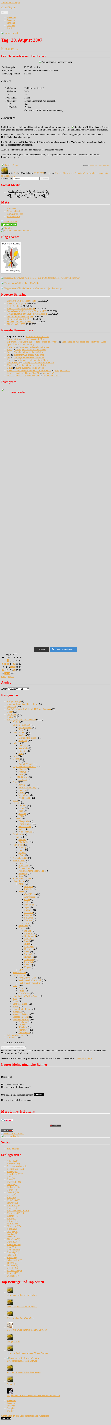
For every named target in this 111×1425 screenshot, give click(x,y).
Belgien (27, 931)
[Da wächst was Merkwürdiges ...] (10, 1304)
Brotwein (11, 347)
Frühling (22, 847)
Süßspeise (17, 1011)
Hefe (11, 1197)
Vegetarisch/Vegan (21, 1014)
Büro (15, 756)
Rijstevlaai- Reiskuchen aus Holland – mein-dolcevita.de (33, 341)
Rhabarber (14, 1244)
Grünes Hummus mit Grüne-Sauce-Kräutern (27, 314)
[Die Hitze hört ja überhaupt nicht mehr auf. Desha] (83, 405)
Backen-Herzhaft (17, 1166)
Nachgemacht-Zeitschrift (29, 983)
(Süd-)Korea (30, 894)
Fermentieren (24, 868)
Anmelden (11, 208)
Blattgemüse (24, 821)
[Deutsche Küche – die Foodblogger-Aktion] (11, 272)
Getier (10, 712)
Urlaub (12, 1268)
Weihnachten (24, 798)
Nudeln (21, 751)
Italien (27, 944)
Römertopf (23, 1030)
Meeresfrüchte (19, 972)
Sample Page (13, 1148)
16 (11, 667)
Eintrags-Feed (13, 211)
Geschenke (18, 834)
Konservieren (19, 860)
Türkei (27, 923)
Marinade (22, 779)
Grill (11, 1195)
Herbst (21, 850)
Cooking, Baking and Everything (22, 704)
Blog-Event (15, 1174)
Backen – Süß (19, 732)
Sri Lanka (28, 917)
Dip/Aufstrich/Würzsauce (24, 766)
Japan (26, 907)
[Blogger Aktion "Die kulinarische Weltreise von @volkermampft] (32, 288)
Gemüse (22, 745)
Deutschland (30, 936)
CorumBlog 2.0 (8, 7)
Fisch (15, 800)
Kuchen (22, 735)
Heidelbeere (106, 165)
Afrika (21, 884)
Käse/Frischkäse (20, 858)
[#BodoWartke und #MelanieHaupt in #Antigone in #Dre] (83, 509)
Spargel (12, 1262)
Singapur (28, 915)
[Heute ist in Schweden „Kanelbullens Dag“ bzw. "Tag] (28, 634)
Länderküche (19, 881)
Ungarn (27, 967)
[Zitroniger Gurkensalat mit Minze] (10, 1292)
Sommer (22, 852)
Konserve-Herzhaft (18, 1210)
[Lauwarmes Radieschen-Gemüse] (23, 1358)
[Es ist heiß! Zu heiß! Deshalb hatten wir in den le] (83, 437)
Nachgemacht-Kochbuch (29, 980)
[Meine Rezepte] (9, 221)
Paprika (12, 1234)
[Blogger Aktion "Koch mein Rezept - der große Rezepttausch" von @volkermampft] (40, 278)
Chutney (22, 769)
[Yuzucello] (10, 1381)
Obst (15, 985)
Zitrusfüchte (23, 993)
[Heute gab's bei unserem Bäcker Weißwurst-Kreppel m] (28, 541)
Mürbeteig (14, 1226)
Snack (15, 1006)
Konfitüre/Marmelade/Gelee (31, 871)
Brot (11, 1176)
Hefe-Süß (13, 1200)
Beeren (21, 988)
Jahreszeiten (18, 845)
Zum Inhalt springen (10, 2)
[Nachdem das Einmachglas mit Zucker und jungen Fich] (28, 558)
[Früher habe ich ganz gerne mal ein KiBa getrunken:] (28, 446)
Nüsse (21, 990)
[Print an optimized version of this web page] (9, 225)
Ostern (21, 792)
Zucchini (13, 1276)
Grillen (21, 1024)
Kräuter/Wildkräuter (22, 878)
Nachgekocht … (62, 370)
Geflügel (22, 805)
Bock (9, 339)
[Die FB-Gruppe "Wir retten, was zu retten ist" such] (83, 492)
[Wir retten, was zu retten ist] (20, 283)
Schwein (22, 813)
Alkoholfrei (23, 842)
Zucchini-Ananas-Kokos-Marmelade (23, 1372)
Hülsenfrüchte (24, 826)
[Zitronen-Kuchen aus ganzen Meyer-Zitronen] (10, 1350)
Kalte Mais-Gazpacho (17, 303)
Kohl (20, 829)
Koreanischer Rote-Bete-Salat (20, 1318)
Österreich (29, 949)
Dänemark (29, 933)
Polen (26, 951)
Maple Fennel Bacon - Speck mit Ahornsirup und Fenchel (33, 1395)
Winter (21, 855)
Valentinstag (24, 795)
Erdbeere (13, 1187)
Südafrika (28, 889)
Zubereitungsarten (21, 1019)
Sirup (20, 876)
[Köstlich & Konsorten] (12, 1133)
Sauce (15, 1001)
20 (3, 670)
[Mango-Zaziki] (10, 1339)
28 (5, 673)
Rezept (92, 165)
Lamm (21, 808)
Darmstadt (11, 706)
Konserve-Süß (15, 1213)
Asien (21, 891)
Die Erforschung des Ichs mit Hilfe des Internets (29, 709)
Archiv (4, 689)
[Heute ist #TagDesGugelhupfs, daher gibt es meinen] (28, 618)
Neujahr (22, 790)
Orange (12, 1231)
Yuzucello (11, 1384)
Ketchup (22, 772)
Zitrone (12, 1273)
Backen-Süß (15, 1169)
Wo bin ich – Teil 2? (52, 375)
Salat (15, 998)
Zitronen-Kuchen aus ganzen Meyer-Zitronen (27, 1353)
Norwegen (29, 946)
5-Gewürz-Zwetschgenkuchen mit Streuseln (27, 1330)
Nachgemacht (19, 975)
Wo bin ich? (48, 373)
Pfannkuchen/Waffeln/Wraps (26, 996)
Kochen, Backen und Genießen (69, 173)
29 (8, 673)
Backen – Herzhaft (21, 725)
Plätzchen (22, 740)
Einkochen (23, 865)
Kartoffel (13, 1205)
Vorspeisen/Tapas (21, 1017)
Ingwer (12, 1203)
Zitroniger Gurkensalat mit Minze (22, 301)
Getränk (16, 837)
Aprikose (13, 1163)
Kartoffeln (23, 748)
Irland (27, 941)
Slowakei (28, 962)
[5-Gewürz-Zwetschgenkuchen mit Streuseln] (10, 1327)
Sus (15, 173)
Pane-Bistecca (13, 362)
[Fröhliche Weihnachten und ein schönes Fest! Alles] (28, 575)
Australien (23, 925)
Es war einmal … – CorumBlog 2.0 (23, 373)
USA (20, 970)
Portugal (28, 954)
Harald (10, 365)
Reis (20, 753)
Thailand (28, 920)
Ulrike (10, 368)
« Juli (3, 676)
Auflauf (16, 722)
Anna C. (11, 360)
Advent (21, 785)
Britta (9, 349)
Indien (27, 902)
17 (14, 667)
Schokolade (14, 1260)
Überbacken (24, 1032)
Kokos (12, 1208)
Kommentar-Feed (15, 214)
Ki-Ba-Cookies (14, 306)
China (27, 899)
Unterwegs (12, 1037)
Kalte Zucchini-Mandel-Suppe (21, 308)
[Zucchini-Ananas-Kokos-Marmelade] (10, 1370)
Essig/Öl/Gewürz (20, 777)
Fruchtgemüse (24, 824)
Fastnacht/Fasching (27, 787)
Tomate (12, 1265)
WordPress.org (13, 216)
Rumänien (29, 957)
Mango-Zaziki (13, 1341)
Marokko (28, 886)
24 (14, 670)
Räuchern (22, 873)
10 (14, 664)
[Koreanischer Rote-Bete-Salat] (10, 1315)
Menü (4, 12)
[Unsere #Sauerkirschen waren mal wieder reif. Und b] (28, 470)
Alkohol (22, 839)
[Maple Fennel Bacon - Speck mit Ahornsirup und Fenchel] (10, 1393)
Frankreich (29, 938)
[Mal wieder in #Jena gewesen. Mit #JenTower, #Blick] (83, 616)
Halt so (10, 717)
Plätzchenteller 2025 (16, 324)
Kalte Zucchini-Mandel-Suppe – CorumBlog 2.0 (29, 370)
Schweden (29, 959)
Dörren (21, 863)
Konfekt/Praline (25, 764)
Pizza (20, 730)
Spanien (28, 964)
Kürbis (12, 1221)
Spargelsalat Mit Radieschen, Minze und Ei (26, 311)
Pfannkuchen (98, 165)
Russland (28, 912)
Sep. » (11, 676)
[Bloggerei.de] (7, 1120)
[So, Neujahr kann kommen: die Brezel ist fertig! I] (83, 541)
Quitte (12, 1242)
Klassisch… (9, 49)
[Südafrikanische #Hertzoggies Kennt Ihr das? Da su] (28, 521)
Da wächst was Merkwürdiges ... (22, 1306)
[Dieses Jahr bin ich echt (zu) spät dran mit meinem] (83, 555)
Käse (11, 1218)
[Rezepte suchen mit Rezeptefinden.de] (9, 1136)
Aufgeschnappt (14, 701)
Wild (20, 816)
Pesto (20, 774)
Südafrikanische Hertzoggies (20, 316)
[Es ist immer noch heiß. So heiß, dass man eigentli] (28, 413)
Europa (21, 928)
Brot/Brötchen (25, 727)
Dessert (16, 758)
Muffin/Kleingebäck (27, 738)
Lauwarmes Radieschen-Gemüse (22, 1361)
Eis (19, 761)
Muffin (12, 1223)
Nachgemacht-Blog (27, 977)
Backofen (22, 1022)
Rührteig (13, 1252)
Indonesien (29, 904)
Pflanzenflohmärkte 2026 (18, 319)
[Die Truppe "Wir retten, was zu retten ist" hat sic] (83, 592)
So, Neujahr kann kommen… (20, 321)
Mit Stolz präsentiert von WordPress (32, 1416)
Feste (15, 782)
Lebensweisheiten (15, 1035)
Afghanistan (29, 897)
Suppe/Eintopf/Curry (22, 1009)
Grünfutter (11, 714)
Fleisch (16, 803)
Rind (20, 811)
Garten (12, 1189)
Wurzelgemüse (25, 831)
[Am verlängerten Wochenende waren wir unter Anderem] (28, 487)
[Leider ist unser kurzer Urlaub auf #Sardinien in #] (83, 471)
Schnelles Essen (20, 1004)
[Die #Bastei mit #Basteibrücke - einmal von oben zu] (83, 629)
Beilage (16, 743)
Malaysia (28, 910)
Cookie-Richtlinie (84, 1058)
